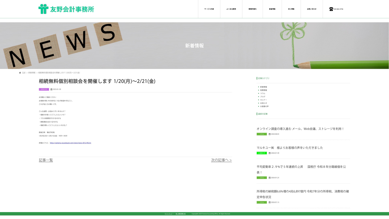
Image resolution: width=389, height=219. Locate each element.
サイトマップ (168, 213)
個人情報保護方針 (181, 213)
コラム (262, 93)
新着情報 (272, 9)
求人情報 (291, 9)
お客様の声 (264, 106)
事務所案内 (252, 9)
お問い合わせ (311, 9)
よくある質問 (231, 9)
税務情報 (263, 90)
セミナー (263, 100)
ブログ (262, 96)
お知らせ (263, 103)
